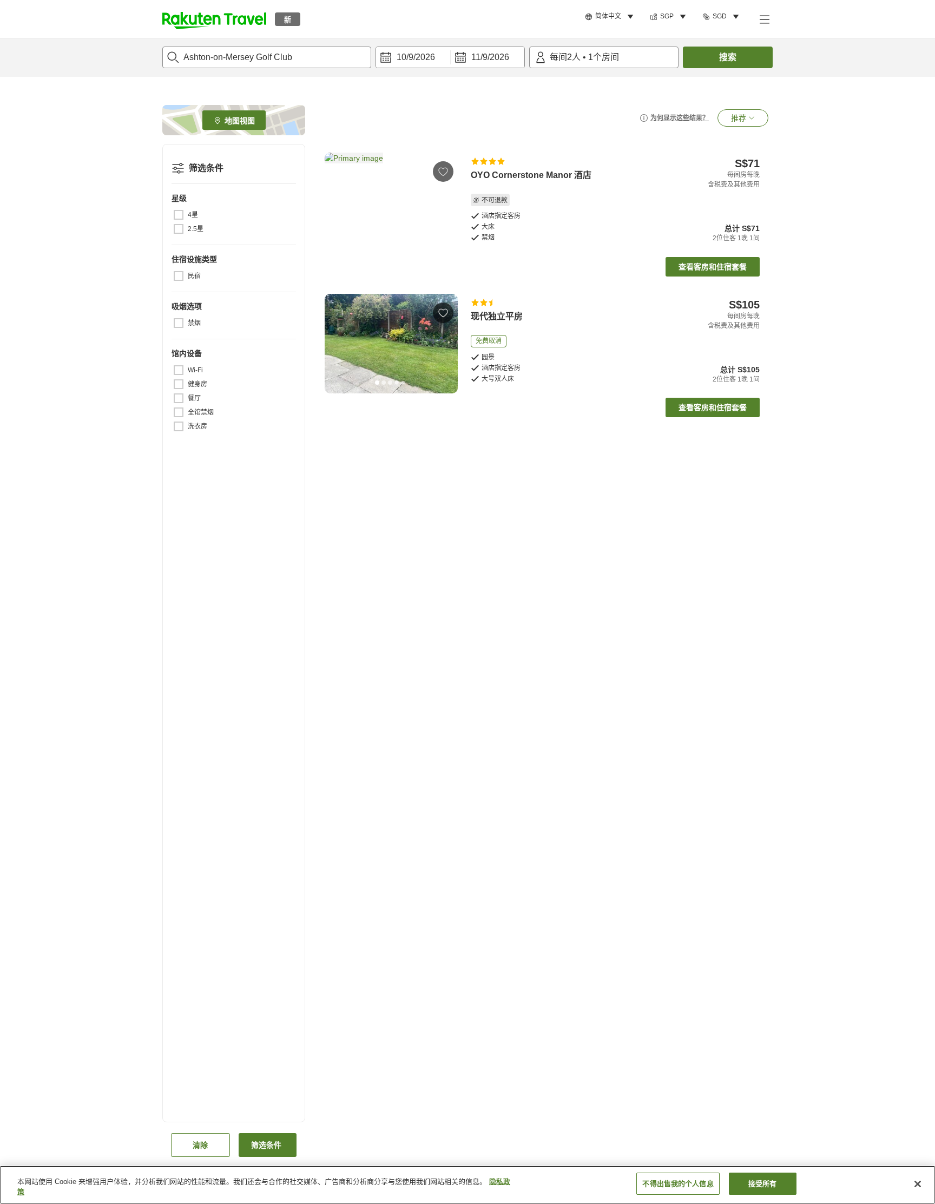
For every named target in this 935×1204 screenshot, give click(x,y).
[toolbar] (450, 57)
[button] (214, 19)
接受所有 (762, 1184)
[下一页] (445, 202)
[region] (467, 1185)
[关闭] (918, 1184)
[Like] (443, 171)
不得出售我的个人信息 (677, 1184)
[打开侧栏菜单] (764, 19)
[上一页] (336, 202)
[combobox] (266, 57)
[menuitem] (611, 16)
